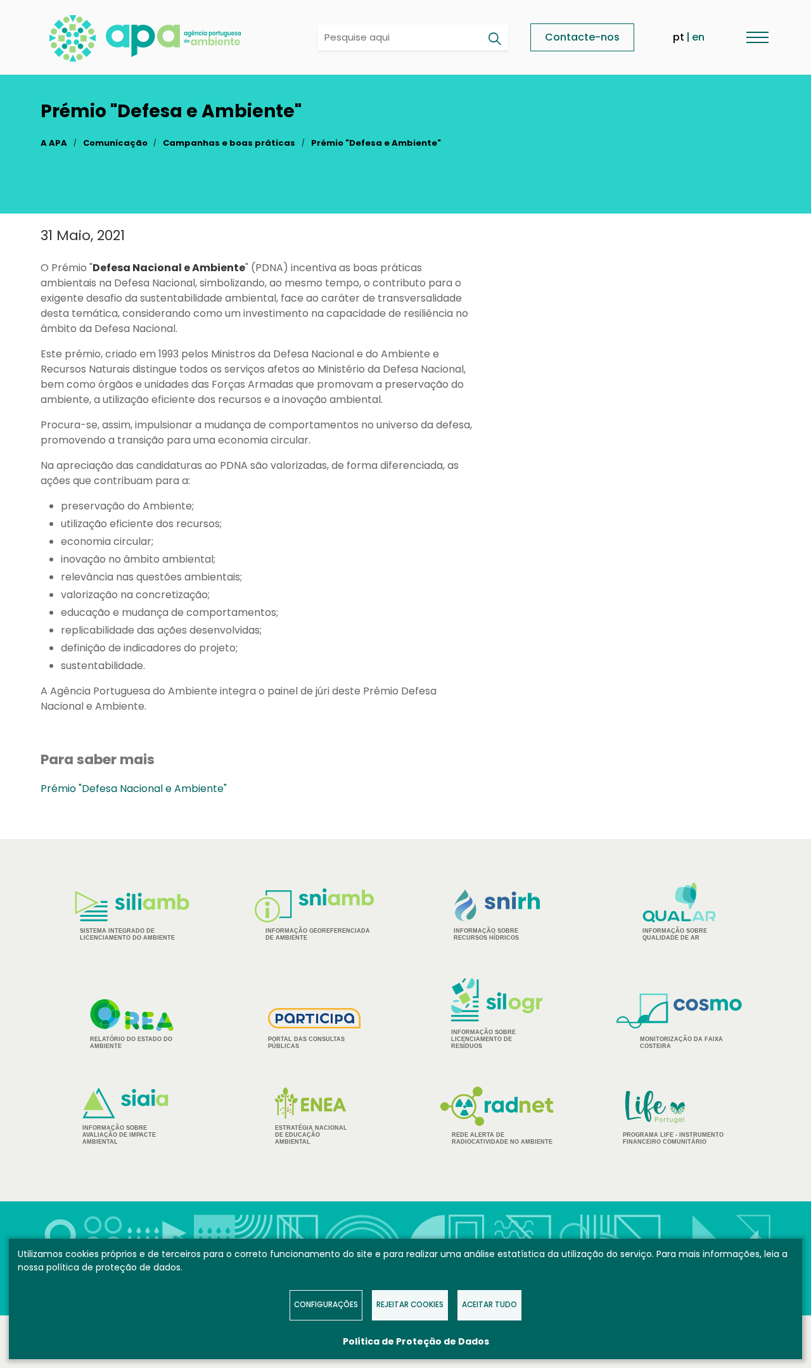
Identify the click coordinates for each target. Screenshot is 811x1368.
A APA (54, 143)
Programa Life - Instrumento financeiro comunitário (673, 1117)
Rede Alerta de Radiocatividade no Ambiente (502, 1138)
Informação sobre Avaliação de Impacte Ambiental (119, 1135)
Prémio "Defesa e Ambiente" (376, 143)
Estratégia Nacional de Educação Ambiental (311, 1135)
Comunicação (115, 143)
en (698, 37)
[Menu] (757, 37)
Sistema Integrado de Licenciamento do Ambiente (127, 934)
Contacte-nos (582, 37)
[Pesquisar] (494, 39)
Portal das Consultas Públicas (306, 1042)
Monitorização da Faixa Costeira (681, 1042)
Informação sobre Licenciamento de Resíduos (483, 1039)
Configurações (326, 1305)
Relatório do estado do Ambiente (131, 1042)
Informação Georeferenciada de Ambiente (317, 934)
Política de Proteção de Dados (416, 1341)
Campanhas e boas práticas (229, 143)
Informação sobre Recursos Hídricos (486, 934)
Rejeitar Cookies (410, 1305)
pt (678, 37)
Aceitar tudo (489, 1305)
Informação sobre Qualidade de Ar (674, 934)
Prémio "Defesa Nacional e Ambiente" (134, 788)
